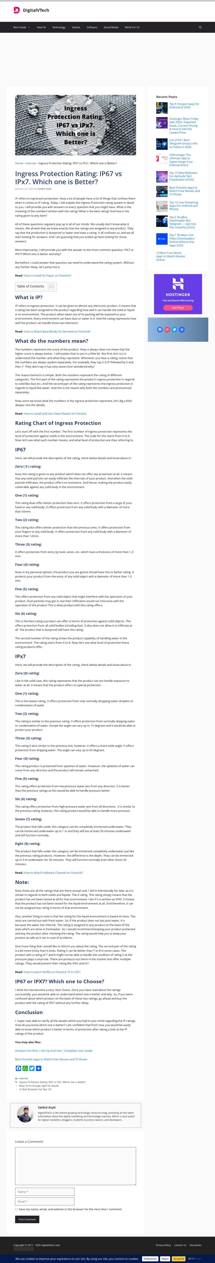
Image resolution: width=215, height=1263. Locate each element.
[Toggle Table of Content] (49, 287)
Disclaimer (196, 1245)
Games (76, 27)
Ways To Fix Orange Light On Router (39, 1085)
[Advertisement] (107, 57)
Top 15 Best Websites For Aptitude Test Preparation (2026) (183, 176)
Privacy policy (163, 1245)
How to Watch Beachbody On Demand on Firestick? (57, 331)
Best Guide (19, 27)
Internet (31, 163)
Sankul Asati (47, 1107)
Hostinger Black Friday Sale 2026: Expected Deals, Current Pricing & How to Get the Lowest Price (184, 125)
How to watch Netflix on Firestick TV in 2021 (52, 972)
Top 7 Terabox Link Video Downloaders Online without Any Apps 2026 (182, 240)
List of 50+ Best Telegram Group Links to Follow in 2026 (183, 143)
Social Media (111, 27)
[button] (200, 27)
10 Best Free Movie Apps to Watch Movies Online (170, 256)
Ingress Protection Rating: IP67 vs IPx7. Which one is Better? (52, 1082)
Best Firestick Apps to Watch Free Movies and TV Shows (51, 1059)
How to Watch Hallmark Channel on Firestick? (53, 873)
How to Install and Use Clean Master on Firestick (55, 413)
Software (92, 27)
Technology (58, 27)
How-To (41, 27)
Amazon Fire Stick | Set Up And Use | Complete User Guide (53, 1051)
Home (19, 163)
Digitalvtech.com (50, 1245)
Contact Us (180, 1245)
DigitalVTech (36, 10)
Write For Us (132, 27)
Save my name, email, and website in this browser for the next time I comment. (70, 1209)
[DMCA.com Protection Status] (23, 1250)
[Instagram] (167, 329)
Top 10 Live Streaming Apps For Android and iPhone (183, 205)
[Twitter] (174, 329)
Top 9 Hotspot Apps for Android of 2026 (184, 105)
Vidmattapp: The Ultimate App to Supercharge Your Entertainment (181, 160)
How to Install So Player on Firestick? (47, 275)
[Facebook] (160, 329)
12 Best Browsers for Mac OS (35, 1089)
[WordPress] (182, 329)
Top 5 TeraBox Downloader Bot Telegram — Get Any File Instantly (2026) (182, 222)
